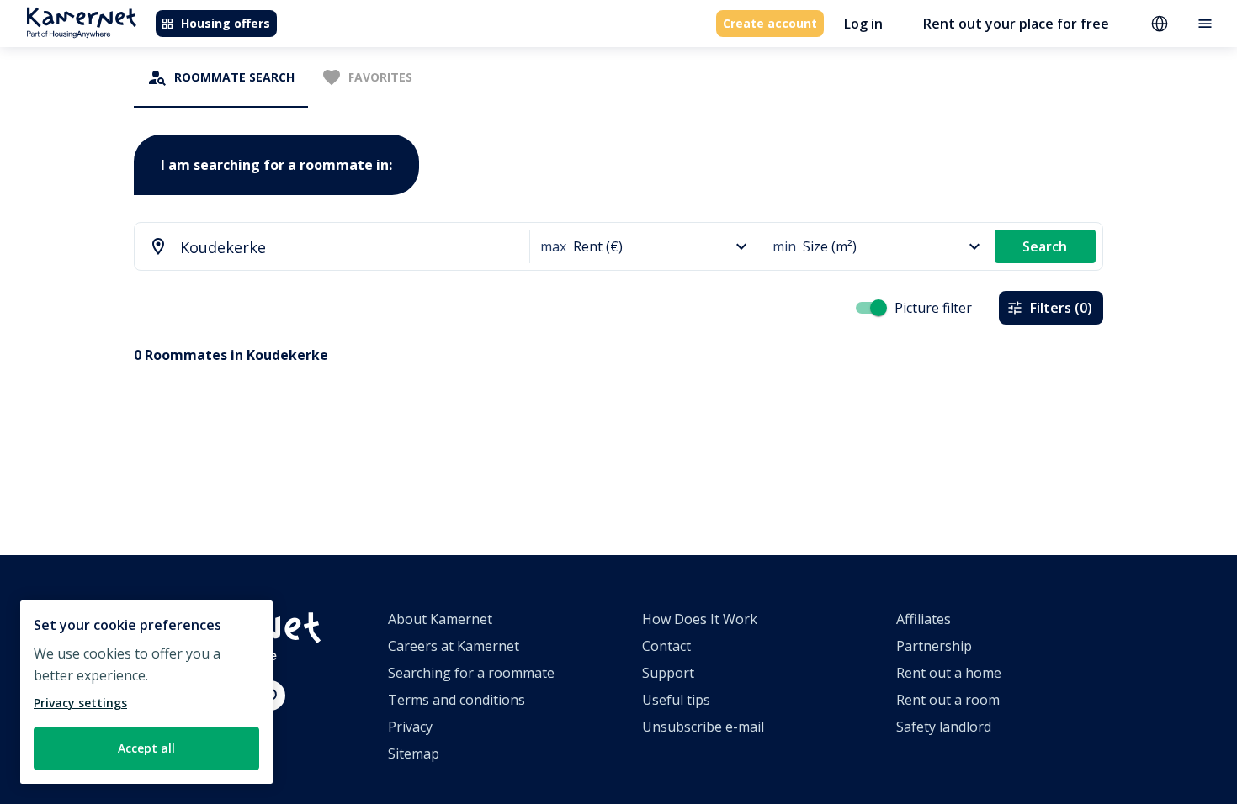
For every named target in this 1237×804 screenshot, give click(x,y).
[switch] (878, 308)
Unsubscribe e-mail (703, 726)
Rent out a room (948, 699)
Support (668, 673)
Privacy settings (80, 703)
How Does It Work (699, 619)
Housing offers (225, 23)
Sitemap (413, 753)
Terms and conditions (456, 699)
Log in (863, 23)
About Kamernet (440, 619)
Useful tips (676, 699)
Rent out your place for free (1016, 23)
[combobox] (324, 248)
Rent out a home (948, 673)
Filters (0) (1061, 308)
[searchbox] (348, 248)
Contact (666, 646)
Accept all (146, 748)
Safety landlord (943, 726)
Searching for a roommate (471, 673)
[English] (1159, 23)
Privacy (410, 726)
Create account (770, 23)
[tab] (221, 77)
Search (1044, 246)
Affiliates (923, 619)
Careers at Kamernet (453, 646)
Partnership (934, 646)
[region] (146, 692)
